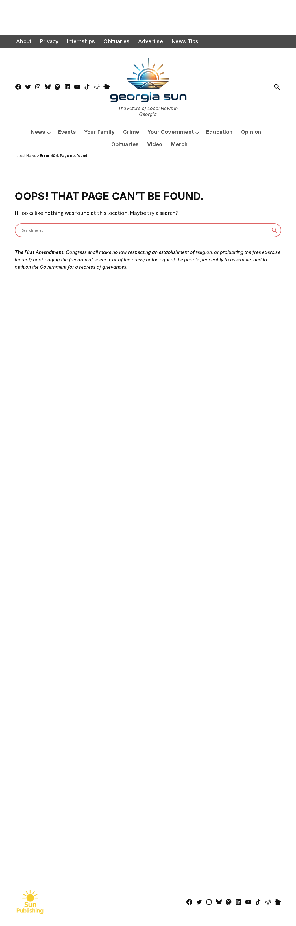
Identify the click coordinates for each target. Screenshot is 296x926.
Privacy (49, 41)
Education (219, 132)
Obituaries (116, 41)
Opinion (251, 132)
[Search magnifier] (274, 230)
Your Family (99, 132)
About (24, 41)
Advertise (150, 41)
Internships (81, 41)
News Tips (185, 41)
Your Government (170, 132)
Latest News (25, 155)
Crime (131, 132)
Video (154, 144)
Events (67, 132)
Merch (179, 144)
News (38, 132)
